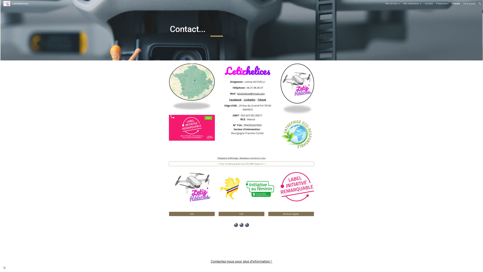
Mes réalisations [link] (411, 3)
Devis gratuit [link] (469, 3)
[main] (217, 30)
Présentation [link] (442, 3)
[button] (480, 4)
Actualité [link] (429, 3)
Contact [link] (456, 3)
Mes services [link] (391, 3)
